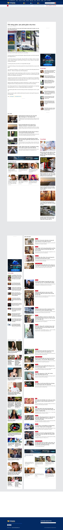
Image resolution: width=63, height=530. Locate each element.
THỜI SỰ (17, 0)
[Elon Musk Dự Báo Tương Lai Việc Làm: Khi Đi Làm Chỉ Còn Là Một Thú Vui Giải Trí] (9, 304)
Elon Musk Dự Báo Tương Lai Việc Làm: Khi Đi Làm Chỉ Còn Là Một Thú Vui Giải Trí (17, 304)
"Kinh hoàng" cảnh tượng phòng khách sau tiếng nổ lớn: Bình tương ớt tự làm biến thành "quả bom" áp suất (45, 249)
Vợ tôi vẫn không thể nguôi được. (39, 446)
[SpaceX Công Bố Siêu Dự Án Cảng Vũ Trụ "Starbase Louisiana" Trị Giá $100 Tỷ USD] (47, 181)
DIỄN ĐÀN (27, 0)
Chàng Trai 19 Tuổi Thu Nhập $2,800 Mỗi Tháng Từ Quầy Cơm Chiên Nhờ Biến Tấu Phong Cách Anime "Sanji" (45, 434)
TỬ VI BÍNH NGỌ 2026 (12, 0)
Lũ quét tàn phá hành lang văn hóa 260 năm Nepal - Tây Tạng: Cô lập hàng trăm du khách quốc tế (47, 218)
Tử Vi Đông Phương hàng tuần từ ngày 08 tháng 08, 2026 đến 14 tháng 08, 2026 (16, 284)
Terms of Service (17, 523)
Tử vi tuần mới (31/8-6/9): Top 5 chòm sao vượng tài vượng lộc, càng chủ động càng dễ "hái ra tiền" (45, 401)
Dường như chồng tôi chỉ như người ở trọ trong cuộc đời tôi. (43, 267)
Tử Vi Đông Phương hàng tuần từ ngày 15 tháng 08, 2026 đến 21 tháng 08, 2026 (16, 325)
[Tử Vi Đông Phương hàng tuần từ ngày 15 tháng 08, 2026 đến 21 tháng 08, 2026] (9, 324)
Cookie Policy (8, 523)
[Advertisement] (31, 14)
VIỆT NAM (20, 0)
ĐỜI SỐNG (23, 0)
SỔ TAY (35, 0)
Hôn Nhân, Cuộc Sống (38, 263)
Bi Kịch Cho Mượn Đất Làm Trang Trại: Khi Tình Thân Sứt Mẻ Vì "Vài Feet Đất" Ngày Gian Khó (49, 76)
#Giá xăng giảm (12, 96)
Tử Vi (36, 398)
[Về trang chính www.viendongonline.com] (8, 0)
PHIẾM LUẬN (31, 0)
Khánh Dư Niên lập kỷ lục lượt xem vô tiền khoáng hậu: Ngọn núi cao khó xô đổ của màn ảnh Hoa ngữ (44, 293)
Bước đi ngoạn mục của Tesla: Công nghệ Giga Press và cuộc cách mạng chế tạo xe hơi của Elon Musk (47, 174)
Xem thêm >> (49, 0)
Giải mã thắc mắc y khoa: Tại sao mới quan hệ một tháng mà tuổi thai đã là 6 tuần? (49, 109)
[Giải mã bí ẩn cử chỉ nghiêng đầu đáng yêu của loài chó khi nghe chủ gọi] (42, 87)
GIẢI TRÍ (45, 0)
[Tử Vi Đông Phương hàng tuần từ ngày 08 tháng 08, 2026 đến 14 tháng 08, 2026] (9, 283)
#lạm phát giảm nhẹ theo (18, 96)
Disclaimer (20, 523)
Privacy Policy (12, 523)
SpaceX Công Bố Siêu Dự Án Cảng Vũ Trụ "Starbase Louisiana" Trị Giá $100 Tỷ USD (47, 188)
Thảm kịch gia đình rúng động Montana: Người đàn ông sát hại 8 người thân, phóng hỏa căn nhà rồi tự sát (29, 139)
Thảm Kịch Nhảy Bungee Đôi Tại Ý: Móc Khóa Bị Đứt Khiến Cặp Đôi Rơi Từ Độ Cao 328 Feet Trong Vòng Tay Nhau (45, 418)
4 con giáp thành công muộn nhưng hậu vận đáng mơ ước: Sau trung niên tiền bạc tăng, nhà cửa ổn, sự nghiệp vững (45, 409)
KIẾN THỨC (38, 0)
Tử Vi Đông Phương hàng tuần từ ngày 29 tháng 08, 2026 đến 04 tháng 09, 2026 (47, 203)
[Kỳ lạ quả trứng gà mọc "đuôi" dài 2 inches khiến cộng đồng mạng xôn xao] (42, 97)
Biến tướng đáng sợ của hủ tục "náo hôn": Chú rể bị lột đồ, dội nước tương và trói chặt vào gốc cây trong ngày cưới (45, 318)
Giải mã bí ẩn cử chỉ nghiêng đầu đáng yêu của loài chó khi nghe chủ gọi (49, 87)
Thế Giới (36, 246)
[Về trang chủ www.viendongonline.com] (11, 3)
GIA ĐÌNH (42, 0)
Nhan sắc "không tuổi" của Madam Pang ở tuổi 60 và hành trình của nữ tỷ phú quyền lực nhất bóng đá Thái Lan (44, 327)
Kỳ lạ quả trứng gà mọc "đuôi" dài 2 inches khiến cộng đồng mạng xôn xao (49, 97)
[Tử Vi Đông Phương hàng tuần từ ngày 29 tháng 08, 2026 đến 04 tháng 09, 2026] (47, 195)
